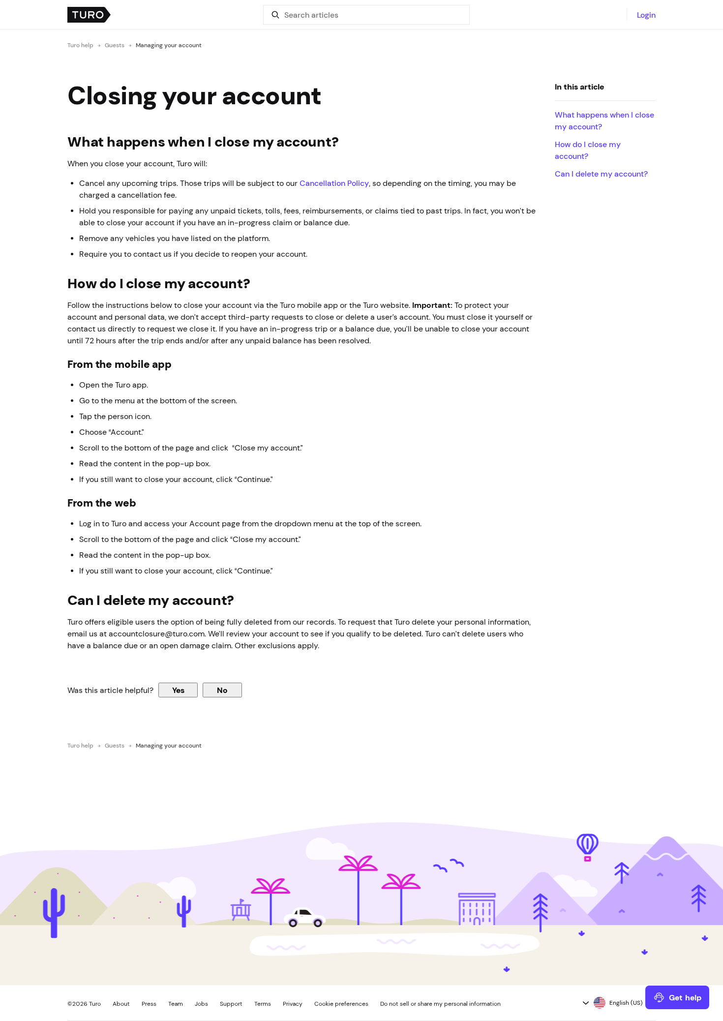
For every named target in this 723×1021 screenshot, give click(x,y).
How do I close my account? (588, 150)
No (222, 690)
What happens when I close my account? (604, 120)
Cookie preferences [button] (341, 1003)
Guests (114, 45)
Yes (178, 690)
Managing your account (169, 45)
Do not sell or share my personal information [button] (440, 1003)
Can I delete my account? (601, 173)
